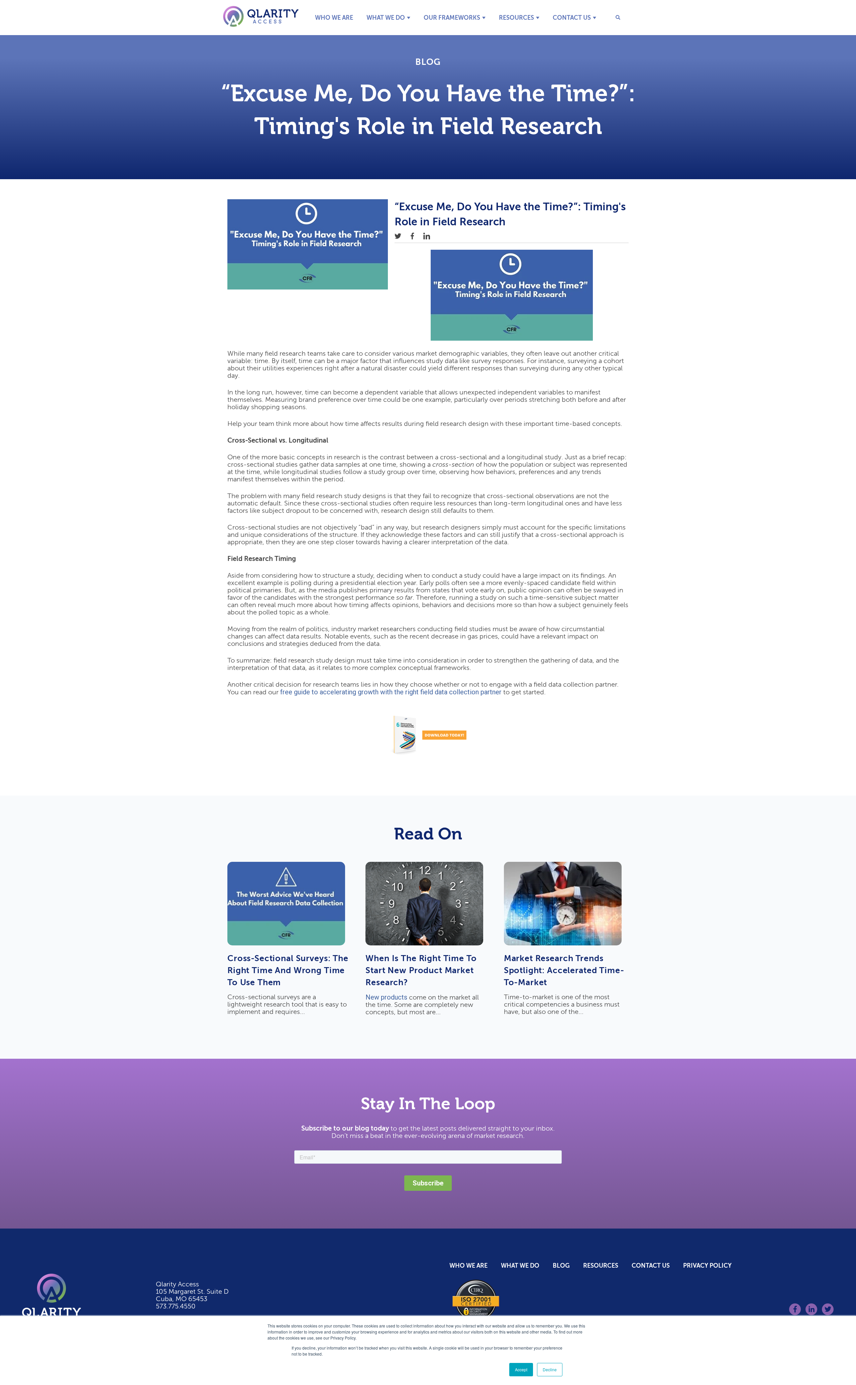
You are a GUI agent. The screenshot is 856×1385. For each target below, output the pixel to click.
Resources (516, 17)
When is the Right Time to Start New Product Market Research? (420, 970)
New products (386, 997)
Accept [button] (521, 1369)
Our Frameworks (452, 17)
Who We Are (334, 17)
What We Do (385, 17)
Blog (427, 62)
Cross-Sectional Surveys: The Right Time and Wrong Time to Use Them (287, 970)
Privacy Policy (707, 1265)
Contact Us (572, 17)
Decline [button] (550, 1369)
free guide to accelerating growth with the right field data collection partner (391, 692)
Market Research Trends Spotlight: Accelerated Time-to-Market (564, 970)
